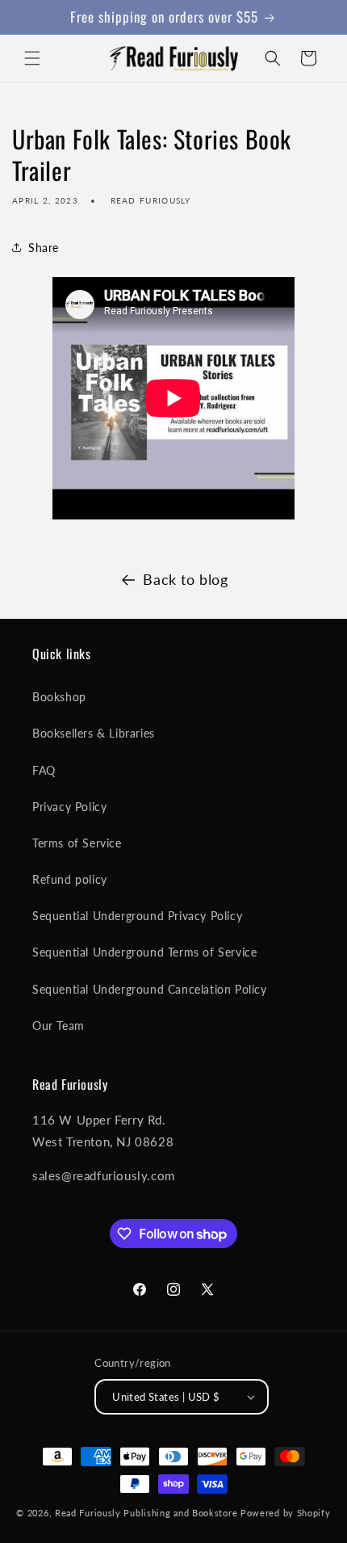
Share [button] (43, 247)
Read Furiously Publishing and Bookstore (146, 1512)
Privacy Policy (69, 807)
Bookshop (59, 697)
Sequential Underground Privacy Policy (137, 916)
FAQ (44, 770)
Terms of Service (77, 843)
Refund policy (69, 879)
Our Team (58, 1025)
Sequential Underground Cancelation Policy (149, 989)
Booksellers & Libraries (93, 733)
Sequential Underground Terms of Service (144, 952)
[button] (32, 58)
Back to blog (185, 579)
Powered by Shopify (285, 1512)
